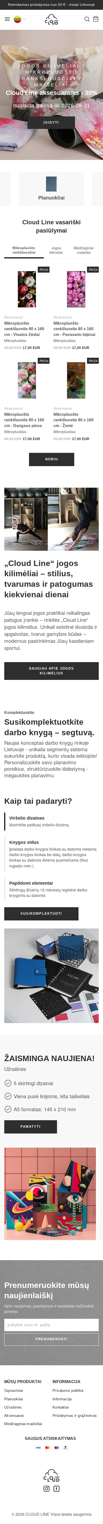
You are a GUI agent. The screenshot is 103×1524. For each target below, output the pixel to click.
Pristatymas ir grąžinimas (74, 1415)
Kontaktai (60, 1407)
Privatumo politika (67, 1390)
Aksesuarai (13, 317)
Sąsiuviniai (13, 1390)
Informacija (62, 1399)
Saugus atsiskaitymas (50, 1438)
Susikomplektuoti (41, 913)
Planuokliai (13, 1399)
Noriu (51, 459)
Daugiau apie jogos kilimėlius (51, 671)
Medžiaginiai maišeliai (23, 1424)
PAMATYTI (30, 1126)
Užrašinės (13, 1407)
